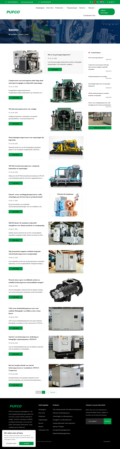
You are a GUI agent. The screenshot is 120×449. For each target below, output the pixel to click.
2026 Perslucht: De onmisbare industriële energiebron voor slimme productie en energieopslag (26, 224)
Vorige (38, 392)
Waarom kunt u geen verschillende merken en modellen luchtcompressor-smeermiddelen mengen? (26, 281)
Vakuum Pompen (58, 426)
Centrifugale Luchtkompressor (63, 416)
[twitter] (114, 2)
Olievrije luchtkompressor (61, 413)
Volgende (52, 392)
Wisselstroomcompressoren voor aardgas (22, 109)
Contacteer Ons (89, 15)
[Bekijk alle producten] (99, 118)
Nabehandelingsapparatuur (61, 433)
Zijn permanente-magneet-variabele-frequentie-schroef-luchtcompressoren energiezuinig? (25, 252)
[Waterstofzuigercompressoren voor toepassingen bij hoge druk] (66, 147)
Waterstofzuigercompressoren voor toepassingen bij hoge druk (26, 139)
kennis (27, 34)
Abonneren (107, 421)
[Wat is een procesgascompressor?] (26, 62)
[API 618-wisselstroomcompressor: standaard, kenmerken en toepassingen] (66, 176)
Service (82, 8)
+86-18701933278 (12, 2)
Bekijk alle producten (100, 127)
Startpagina (40, 8)
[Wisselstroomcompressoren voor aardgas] (66, 119)
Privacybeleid (107, 441)
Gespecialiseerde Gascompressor (64, 423)
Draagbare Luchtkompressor (62, 420)
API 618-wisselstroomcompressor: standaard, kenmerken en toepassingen (24, 167)
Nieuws (91, 8)
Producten (59, 8)
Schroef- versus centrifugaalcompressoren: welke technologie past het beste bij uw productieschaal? (26, 196)
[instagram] (112, 2)
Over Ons (49, 8)
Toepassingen (72, 8)
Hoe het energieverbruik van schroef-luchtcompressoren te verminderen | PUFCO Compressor (24, 367)
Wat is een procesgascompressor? (59, 55)
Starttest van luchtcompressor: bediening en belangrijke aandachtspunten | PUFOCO (24, 338)
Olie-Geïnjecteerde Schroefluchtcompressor (67, 409)
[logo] (13, 11)
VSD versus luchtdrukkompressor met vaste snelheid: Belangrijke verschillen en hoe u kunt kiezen (24, 310)
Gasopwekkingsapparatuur (61, 430)
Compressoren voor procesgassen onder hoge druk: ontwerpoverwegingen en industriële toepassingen (26, 82)
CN (97, 2)
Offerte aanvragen (104, 12)
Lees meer (55, 69)
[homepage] (21, 406)
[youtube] (110, 2)
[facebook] (107, 2)
